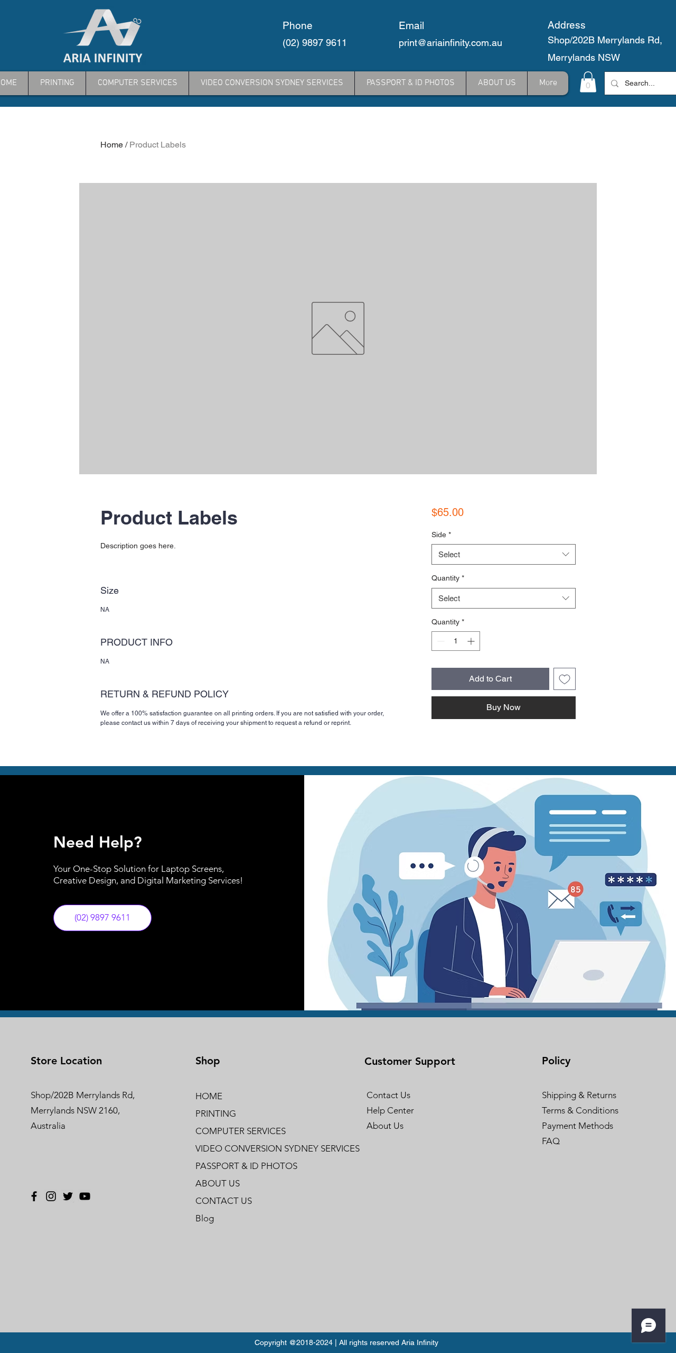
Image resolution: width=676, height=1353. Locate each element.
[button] (588, 81)
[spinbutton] (455, 641)
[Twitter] (67, 1196)
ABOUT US (217, 1183)
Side (441, 534)
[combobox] (503, 554)
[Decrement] (439, 641)
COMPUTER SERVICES (240, 1131)
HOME (208, 1096)
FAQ (551, 1141)
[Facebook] (34, 1196)
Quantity (447, 578)
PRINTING (215, 1113)
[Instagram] (51, 1196)
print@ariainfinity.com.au (450, 42)
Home (111, 145)
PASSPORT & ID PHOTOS (246, 1166)
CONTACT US (223, 1200)
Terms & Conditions (580, 1110)
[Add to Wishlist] (564, 679)
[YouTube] (84, 1196)
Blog (204, 1218)
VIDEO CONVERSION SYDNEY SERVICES (253, 1148)
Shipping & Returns (579, 1095)
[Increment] (471, 641)
